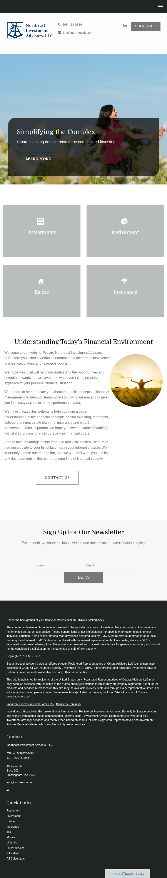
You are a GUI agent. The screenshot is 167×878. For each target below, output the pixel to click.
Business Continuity (68, 704)
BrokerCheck (96, 620)
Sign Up (83, 577)
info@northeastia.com (78, 32)
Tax (9, 831)
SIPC (88, 667)
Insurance (13, 826)
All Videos (13, 853)
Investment (14, 816)
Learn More (38, 159)
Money (11, 837)
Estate (11, 821)
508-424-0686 (72, 24)
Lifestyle (12, 842)
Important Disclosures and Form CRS (30, 704)
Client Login (146, 26)
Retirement (13, 810)
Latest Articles (16, 848)
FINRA (79, 667)
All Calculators (16, 858)
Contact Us (57, 478)
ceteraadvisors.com (19, 696)
